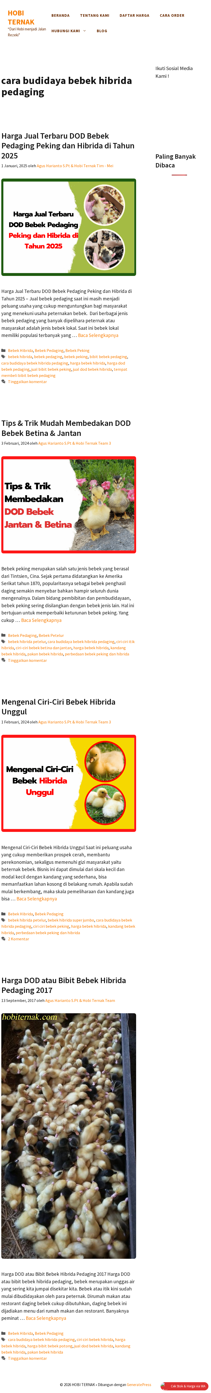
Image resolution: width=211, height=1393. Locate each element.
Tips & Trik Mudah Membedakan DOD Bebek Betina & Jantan (66, 428)
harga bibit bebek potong (50, 1345)
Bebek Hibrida (20, 350)
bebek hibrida (20, 356)
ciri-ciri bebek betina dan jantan (44, 647)
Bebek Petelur (51, 635)
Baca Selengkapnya (98, 335)
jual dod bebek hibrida (92, 369)
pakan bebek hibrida (45, 653)
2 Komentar (18, 938)
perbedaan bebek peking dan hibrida (97, 653)
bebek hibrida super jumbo (71, 920)
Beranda (60, 15)
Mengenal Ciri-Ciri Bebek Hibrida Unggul (58, 707)
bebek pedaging (48, 356)
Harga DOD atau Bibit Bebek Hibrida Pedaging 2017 (63, 985)
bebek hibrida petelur (27, 641)
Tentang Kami (94, 15)
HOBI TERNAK (21, 17)
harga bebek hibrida (87, 363)
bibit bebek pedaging (108, 356)
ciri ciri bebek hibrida (95, 1339)
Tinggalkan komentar (27, 381)
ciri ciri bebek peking (51, 926)
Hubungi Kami (65, 30)
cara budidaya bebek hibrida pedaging (34, 363)
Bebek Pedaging (49, 350)
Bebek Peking (77, 350)
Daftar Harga (135, 15)
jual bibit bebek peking (51, 369)
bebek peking (76, 356)
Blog (102, 30)
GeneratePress (139, 1384)
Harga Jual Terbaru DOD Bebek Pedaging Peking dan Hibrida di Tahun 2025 (68, 146)
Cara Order (172, 15)
